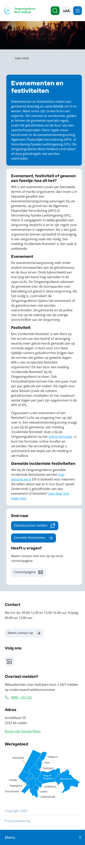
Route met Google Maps (23, 731)
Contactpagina (25, 572)
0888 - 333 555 (21, 697)
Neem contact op (20, 633)
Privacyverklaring (17, 821)
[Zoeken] (55, 10)
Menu (77, 10)
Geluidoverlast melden (36, 526)
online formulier (60, 436)
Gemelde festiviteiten (29, 537)
